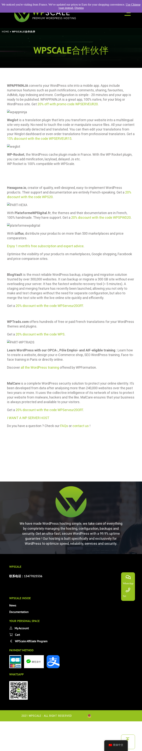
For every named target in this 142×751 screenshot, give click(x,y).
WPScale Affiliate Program (31, 641)
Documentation (19, 612)
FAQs (64, 426)
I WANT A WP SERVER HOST (28, 418)
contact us (80, 426)
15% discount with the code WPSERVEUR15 (39, 138)
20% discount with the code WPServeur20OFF (49, 306)
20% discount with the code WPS (40, 334)
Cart (17, 634)
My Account (22, 628)
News (12, 605)
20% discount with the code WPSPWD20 (101, 217)
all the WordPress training (40, 367)
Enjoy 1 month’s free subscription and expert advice (45, 246)
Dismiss (79, 7)
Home (5, 31)
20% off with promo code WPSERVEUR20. (68, 104)
